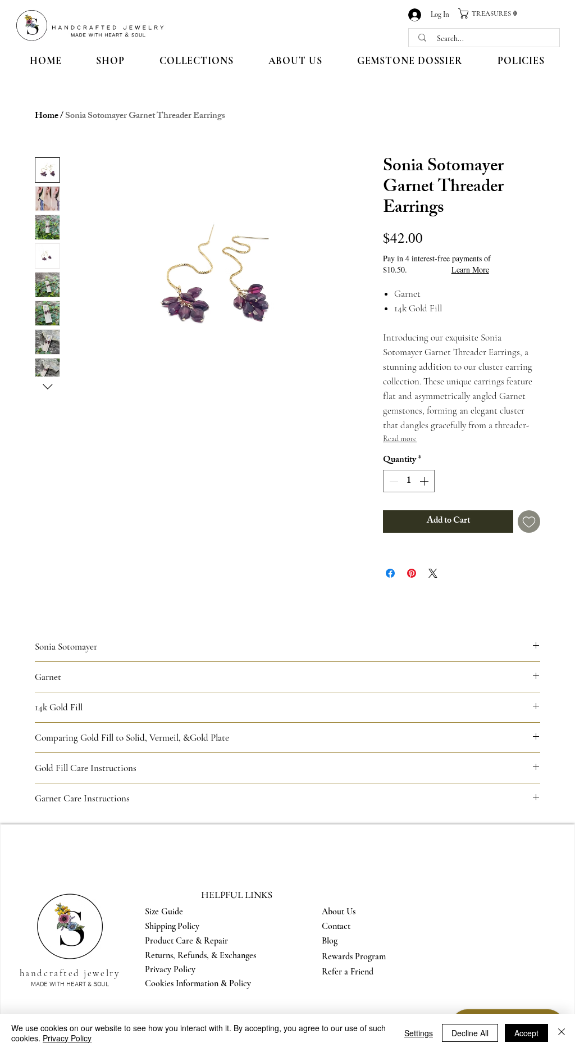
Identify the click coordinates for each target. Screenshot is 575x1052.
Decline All (470, 1033)
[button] (492, 13)
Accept (526, 1033)
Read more (400, 438)
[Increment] (425, 481)
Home (46, 116)
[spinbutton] (408, 481)
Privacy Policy (67, 1038)
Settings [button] (418, 1033)
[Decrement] (392, 481)
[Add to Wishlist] (529, 521)
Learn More (470, 269)
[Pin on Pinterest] (411, 573)
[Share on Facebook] (390, 573)
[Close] (561, 1033)
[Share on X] (433, 573)
